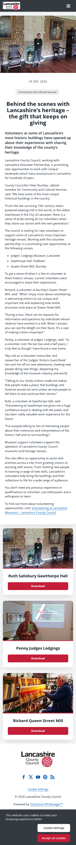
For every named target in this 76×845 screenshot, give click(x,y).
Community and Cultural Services (37, 92)
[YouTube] (38, 777)
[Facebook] (23, 777)
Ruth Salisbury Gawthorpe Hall (38, 576)
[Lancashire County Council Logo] (38, 759)
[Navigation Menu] (68, 6)
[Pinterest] (45, 777)
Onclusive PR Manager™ (46, 804)
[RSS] (52, 777)
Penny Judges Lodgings (38, 648)
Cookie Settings (38, 789)
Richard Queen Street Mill (38, 720)
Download (38, 586)
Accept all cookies (54, 838)
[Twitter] (31, 777)
